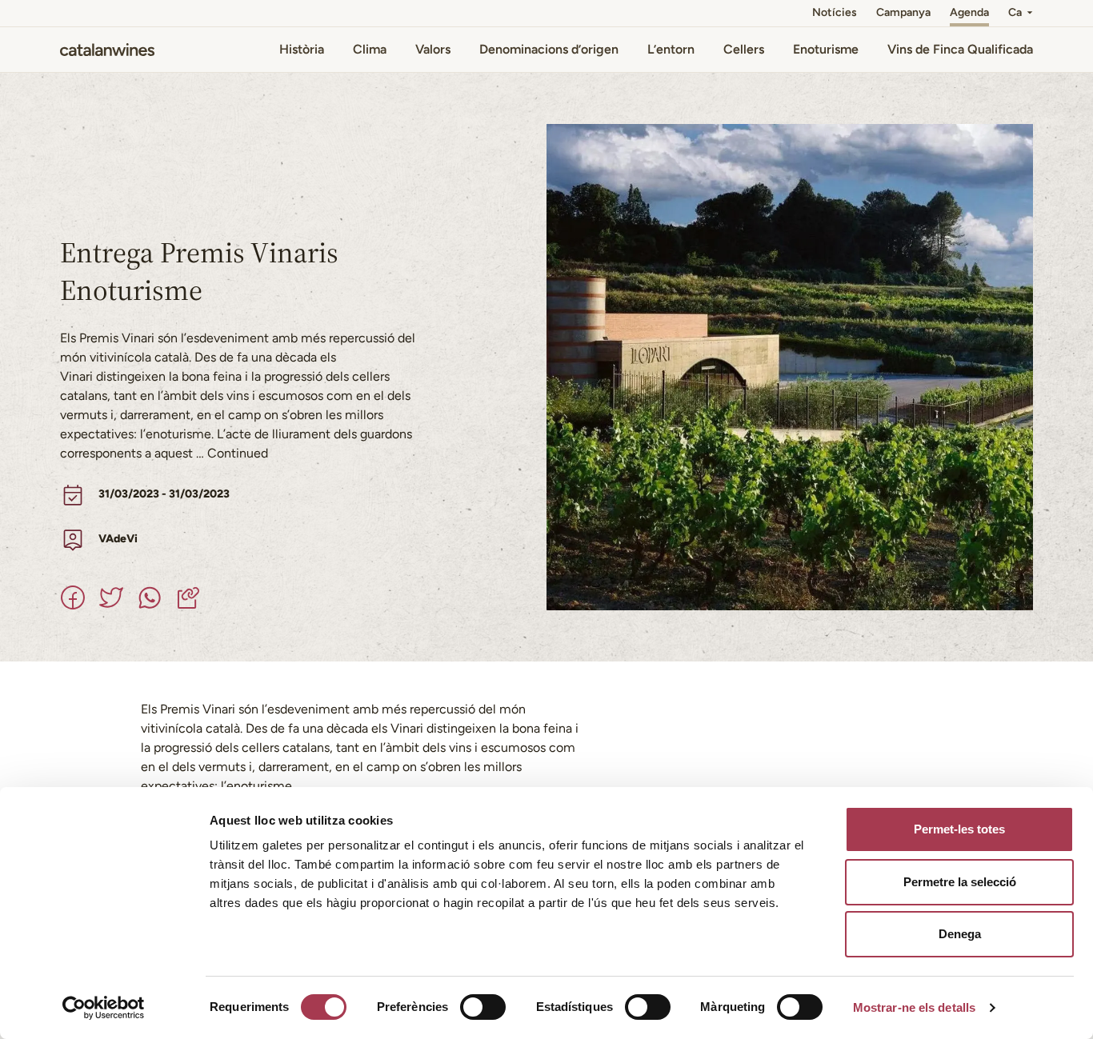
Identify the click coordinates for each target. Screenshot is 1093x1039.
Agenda (969, 12)
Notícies (834, 12)
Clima (369, 49)
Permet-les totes (959, 829)
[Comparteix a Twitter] (111, 597)
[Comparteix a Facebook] (73, 597)
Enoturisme (826, 49)
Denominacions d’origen (549, 49)
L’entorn (671, 49)
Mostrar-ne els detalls (914, 1007)
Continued (237, 453)
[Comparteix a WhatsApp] (149, 597)
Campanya (903, 12)
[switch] (483, 1007)
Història (301, 49)
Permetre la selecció (959, 882)
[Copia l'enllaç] (188, 597)
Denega (960, 934)
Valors (432, 49)
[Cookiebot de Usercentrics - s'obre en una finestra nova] (104, 1008)
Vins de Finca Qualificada (960, 49)
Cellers (743, 49)
